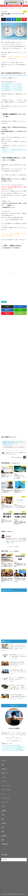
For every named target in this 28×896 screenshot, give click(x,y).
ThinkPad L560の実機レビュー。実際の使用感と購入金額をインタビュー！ (17, 696)
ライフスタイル (6, 798)
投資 (3, 819)
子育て (3, 814)
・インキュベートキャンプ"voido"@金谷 (11, 748)
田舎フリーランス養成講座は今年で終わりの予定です (17, 679)
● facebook (15, 740)
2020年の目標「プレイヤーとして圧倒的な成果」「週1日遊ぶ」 (17, 656)
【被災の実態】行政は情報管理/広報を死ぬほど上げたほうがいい (16, 664)
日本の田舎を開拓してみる (13, 894)
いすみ (3, 777)
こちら (19, 737)
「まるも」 (18, 734)
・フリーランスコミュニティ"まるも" (10, 745)
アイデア (4, 781)
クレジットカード (6, 785)
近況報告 (4, 301)
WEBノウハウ (5, 773)
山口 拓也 (8, 536)
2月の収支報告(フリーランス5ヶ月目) (10, 86)
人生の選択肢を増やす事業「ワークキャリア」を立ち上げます (17, 671)
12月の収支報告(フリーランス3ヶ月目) (11, 90)
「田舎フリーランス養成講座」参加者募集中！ (14, 5)
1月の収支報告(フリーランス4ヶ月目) (10, 88)
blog (3, 764)
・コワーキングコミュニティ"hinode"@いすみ (13, 746)
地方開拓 (4, 810)
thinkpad (4, 768)
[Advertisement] (14, 285)
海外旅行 (4, 823)
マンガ (3, 794)
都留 (3, 840)
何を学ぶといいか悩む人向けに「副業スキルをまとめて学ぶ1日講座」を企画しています (13, 647)
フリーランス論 (6, 789)
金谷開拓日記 (5, 844)
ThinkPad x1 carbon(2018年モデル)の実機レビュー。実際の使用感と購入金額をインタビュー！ (13, 688)
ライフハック (5, 802)
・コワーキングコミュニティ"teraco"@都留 (12, 750)
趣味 (3, 831)
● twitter (9, 740)
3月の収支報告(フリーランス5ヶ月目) (10, 84)
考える (3, 827)
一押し (3, 806)
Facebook (17, 546)
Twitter (10, 546)
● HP (20, 740)
